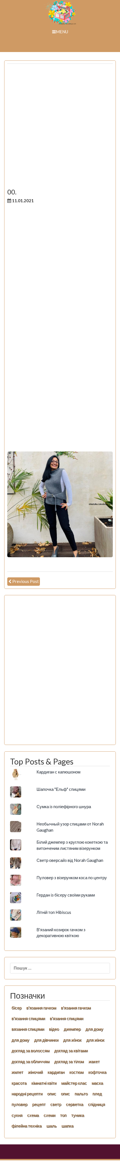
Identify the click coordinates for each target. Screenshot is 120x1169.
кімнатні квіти (43, 1082)
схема (33, 1115)
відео (54, 1028)
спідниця (96, 1104)
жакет (94, 1061)
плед (97, 1093)
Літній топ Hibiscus (54, 912)
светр (55, 1104)
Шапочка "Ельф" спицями (61, 789)
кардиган (55, 1071)
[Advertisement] (60, 128)
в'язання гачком (41, 1007)
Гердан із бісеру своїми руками (66, 894)
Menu (62, 31)
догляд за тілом (69, 1061)
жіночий (35, 1071)
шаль (51, 1125)
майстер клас (74, 1082)
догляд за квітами (71, 1050)
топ (63, 1115)
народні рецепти (26, 1093)
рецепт (38, 1104)
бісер (16, 1007)
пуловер (19, 1104)
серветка (74, 1104)
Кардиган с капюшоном (58, 771)
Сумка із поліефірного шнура (64, 806)
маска (97, 1082)
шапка (67, 1125)
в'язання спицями (28, 1018)
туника (77, 1115)
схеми (49, 1115)
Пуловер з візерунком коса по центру (72, 877)
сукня (16, 1115)
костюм (76, 1071)
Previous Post (25, 581)
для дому (94, 1028)
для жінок (95, 1039)
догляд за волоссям (30, 1050)
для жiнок (72, 1039)
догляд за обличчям (30, 1061)
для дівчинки (46, 1039)
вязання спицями (27, 1028)
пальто (81, 1093)
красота (19, 1082)
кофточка (97, 1071)
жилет (17, 1071)
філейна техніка (26, 1125)
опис (51, 1093)
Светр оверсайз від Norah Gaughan (70, 860)
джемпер (72, 1028)
